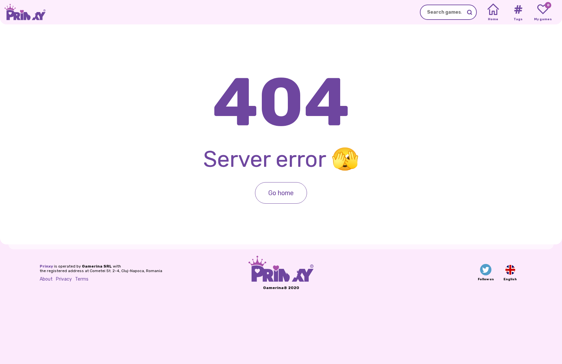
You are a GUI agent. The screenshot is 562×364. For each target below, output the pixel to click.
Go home (281, 193)
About (46, 279)
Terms (81, 279)
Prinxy (46, 266)
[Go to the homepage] (23, 12)
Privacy (64, 279)
